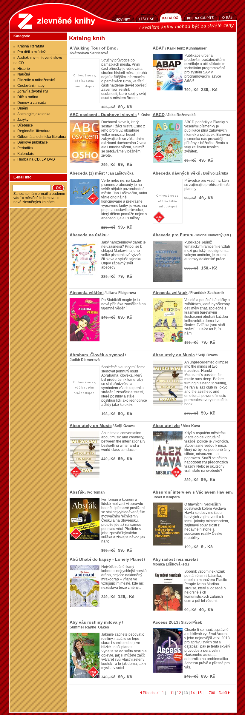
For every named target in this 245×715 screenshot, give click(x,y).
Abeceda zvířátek (170, 292)
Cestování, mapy (31, 86)
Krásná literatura (30, 46)
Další (223, 693)
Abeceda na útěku (88, 234)
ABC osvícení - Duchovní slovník (103, 114)
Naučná (23, 74)
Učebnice (25, 125)
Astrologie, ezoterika (33, 114)
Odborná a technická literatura (41, 137)
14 (193, 693)
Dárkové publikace (32, 142)
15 (199, 693)
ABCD (159, 114)
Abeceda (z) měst (87, 173)
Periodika (25, 148)
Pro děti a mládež (31, 52)
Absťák (77, 492)
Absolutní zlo (166, 425)
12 (179, 693)
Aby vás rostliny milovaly (95, 622)
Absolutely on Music (174, 354)
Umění (22, 108)
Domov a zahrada (31, 103)
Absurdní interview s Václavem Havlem (192, 492)
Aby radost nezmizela (174, 559)
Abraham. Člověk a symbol (97, 354)
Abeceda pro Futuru (173, 234)
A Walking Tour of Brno (93, 48)
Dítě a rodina (27, 97)
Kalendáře (25, 154)
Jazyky (22, 120)
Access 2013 (165, 622)
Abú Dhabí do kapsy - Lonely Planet (106, 559)
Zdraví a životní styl (32, 91)
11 (172, 693)
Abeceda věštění (87, 292)
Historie (23, 69)
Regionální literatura (33, 131)
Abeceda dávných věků (176, 173)
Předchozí (150, 693)
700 (212, 693)
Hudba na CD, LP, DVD (36, 159)
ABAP (158, 48)
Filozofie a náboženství (36, 80)
